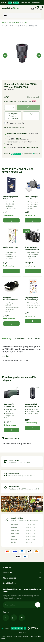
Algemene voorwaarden (21, 636)
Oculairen (25, 22)
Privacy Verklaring (6, 636)
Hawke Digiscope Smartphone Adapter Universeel (32, 249)
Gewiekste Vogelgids (10, 247)
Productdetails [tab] (19, 338)
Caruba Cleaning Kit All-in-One (31, 197)
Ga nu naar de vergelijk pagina (14, 127)
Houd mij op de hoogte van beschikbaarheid (13, 115)
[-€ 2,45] (33, 235)
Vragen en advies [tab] (33, 338)
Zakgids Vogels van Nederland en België (32, 298)
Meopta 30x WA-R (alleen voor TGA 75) (32, 405)
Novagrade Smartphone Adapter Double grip (10, 299)
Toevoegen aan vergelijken (16, 123)
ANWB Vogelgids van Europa (10, 197)
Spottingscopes (14, 22)
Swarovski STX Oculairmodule (9, 405)
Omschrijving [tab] (6, 338)
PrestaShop (22, 632)
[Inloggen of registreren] (32, 8)
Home (4, 22)
